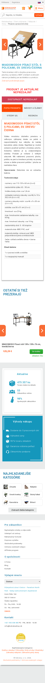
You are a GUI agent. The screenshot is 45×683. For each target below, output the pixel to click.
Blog (6, 565)
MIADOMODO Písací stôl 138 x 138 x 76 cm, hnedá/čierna (21, 345)
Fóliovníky (20, 650)
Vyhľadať (39, 15)
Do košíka (36, 352)
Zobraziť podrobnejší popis (13, 81)
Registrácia (16, 2)
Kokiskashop (7, 22)
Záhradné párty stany (30, 652)
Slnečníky (39, 650)
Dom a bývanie (20, 22)
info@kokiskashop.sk (13, 626)
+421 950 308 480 (12, 623)
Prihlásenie (5, 2)
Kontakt (8, 569)
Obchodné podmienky (13, 543)
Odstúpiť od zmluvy (12, 533)
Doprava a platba (11, 540)
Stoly (4, 24)
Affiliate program (12, 550)
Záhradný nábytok (13, 652)
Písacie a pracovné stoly (18, 24)
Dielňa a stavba (8, 650)
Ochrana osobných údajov (15, 547)
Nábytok (32, 22)
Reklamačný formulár (13, 537)
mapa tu (7, 611)
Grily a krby (29, 650)
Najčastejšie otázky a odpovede (18, 530)
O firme (7, 562)
